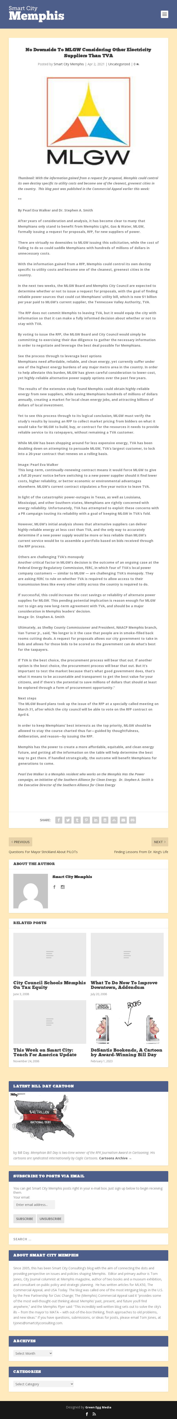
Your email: (21, 1197)
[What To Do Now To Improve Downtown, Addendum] (127, 954)
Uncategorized (119, 64)
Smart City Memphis (69, 64)
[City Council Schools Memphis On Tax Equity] (49, 954)
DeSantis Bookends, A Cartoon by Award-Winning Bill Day (126, 1052)
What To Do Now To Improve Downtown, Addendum (124, 985)
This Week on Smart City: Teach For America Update (45, 1052)
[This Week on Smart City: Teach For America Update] (49, 1022)
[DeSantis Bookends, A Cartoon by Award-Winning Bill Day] (127, 1022)
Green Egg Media (98, 1407)
